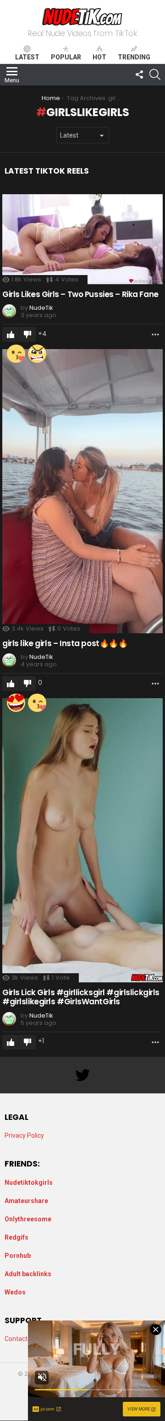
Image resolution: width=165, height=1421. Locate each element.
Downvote (27, 334)
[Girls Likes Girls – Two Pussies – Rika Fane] (82, 239)
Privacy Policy (24, 1135)
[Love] (16, 703)
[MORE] (155, 334)
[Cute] (16, 354)
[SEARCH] (154, 74)
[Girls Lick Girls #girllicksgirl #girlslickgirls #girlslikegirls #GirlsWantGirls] (82, 840)
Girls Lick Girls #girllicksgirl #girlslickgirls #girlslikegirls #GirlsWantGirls (81, 997)
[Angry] (37, 354)
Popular (66, 57)
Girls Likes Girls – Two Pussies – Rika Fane (80, 294)
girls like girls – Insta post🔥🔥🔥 (64, 643)
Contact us (20, 1338)
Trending (134, 57)
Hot (99, 57)
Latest (27, 57)
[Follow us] (139, 74)
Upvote (10, 334)
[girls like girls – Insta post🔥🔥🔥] (82, 491)
